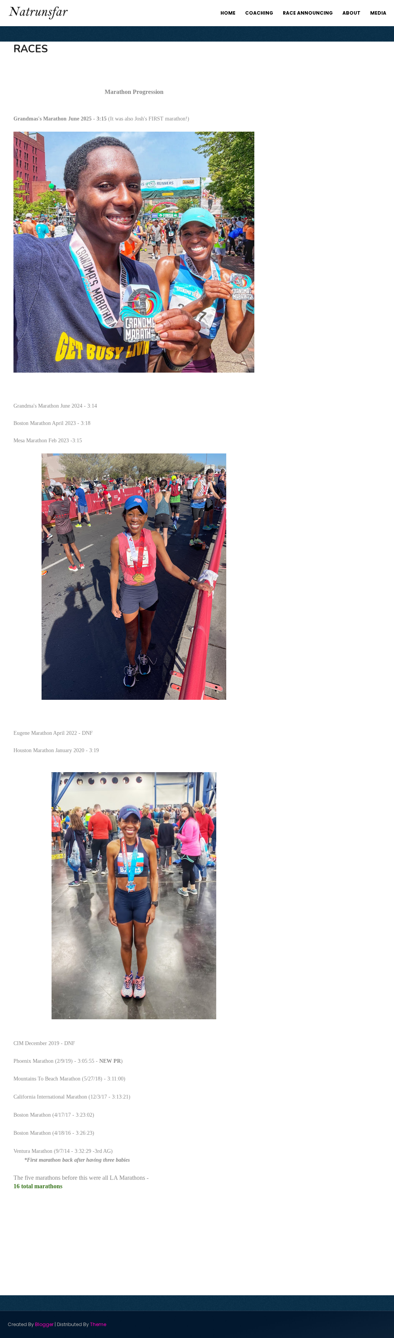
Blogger (44, 1324)
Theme (98, 1324)
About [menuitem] (351, 13)
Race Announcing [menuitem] (308, 13)
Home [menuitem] (227, 13)
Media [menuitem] (378, 13)
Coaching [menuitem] (259, 13)
